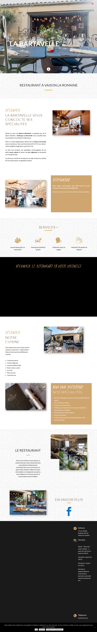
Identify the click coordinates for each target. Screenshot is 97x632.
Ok (36, 629)
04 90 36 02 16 (83, 618)
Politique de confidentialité (55, 629)
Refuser (42, 629)
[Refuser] (95, 627)
